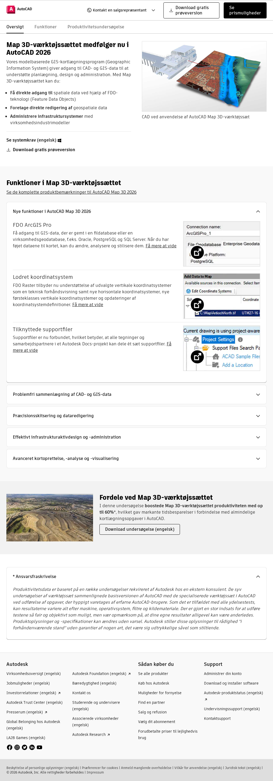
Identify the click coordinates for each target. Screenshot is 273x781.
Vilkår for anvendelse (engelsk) (198, 768)
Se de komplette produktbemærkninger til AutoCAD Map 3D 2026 (71, 192)
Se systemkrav (21, 140)
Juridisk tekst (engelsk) (243, 768)
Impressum (95, 772)
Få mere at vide (161, 246)
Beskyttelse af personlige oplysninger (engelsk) (42, 768)
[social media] (24, 747)
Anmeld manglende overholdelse (146, 768)
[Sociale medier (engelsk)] (24, 747)
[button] (118, 10)
